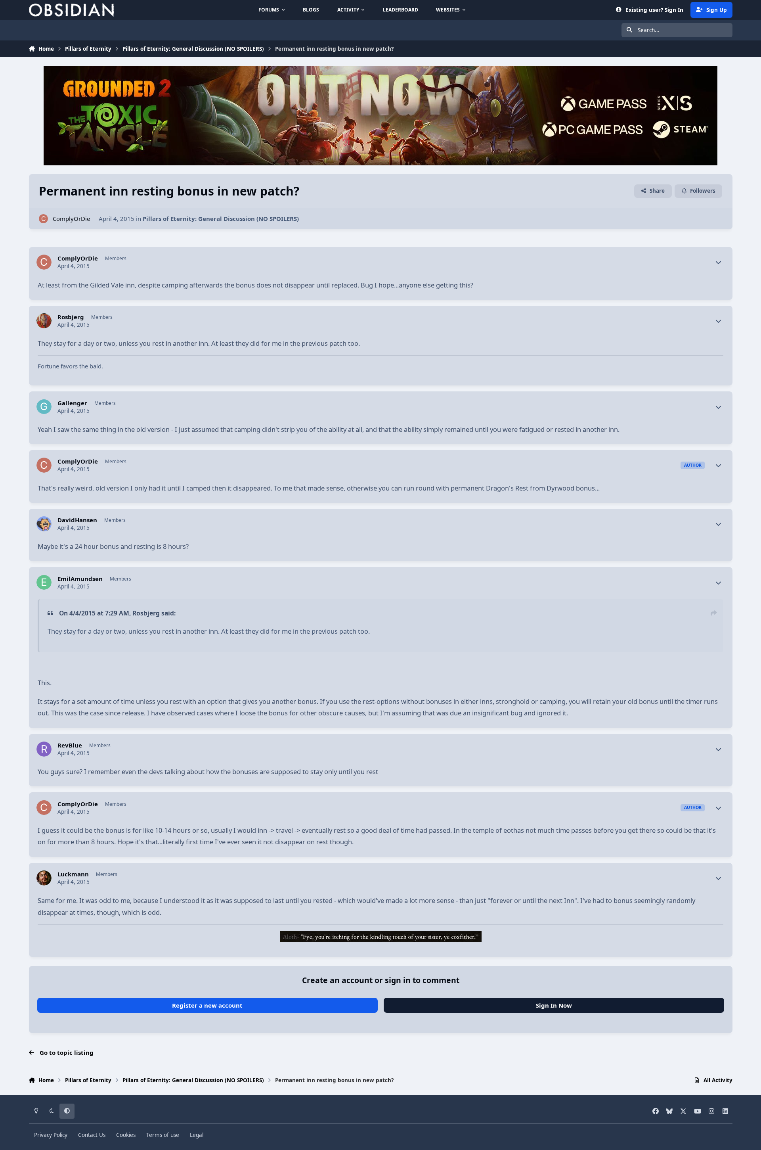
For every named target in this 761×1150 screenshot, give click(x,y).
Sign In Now (554, 1005)
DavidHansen (77, 520)
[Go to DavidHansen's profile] (44, 523)
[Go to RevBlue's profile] (44, 749)
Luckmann (73, 874)
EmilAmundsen (80, 579)
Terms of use (162, 1134)
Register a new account (207, 1005)
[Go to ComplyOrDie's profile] (43, 218)
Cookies (126, 1134)
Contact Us (91, 1134)
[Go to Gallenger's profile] (44, 406)
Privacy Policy (50, 1134)
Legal (196, 1134)
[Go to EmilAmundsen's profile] (44, 582)
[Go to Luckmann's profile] (44, 878)
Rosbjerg (70, 317)
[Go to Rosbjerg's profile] (44, 320)
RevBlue (69, 745)
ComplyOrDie (71, 218)
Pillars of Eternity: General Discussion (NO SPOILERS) (221, 218)
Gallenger (72, 403)
